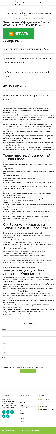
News (42, 18)
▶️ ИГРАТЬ (19, 33)
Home (21, 399)
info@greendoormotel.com (47, 409)
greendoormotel (33, 18)
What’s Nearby (24, 407)
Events (21, 410)
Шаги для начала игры (14, 85)
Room (21, 405)
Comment (4, 329)
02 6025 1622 (43, 406)
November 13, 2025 (20, 18)
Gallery (22, 413)
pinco (28, 107)
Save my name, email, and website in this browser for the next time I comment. (24, 367)
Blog (21, 416)
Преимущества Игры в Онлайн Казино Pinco (26, 49)
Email (4, 348)
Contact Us (23, 421)
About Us (22, 402)
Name (4, 339)
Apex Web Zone (36, 430)
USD (51, 430)
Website (4, 357)
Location (22, 418)
